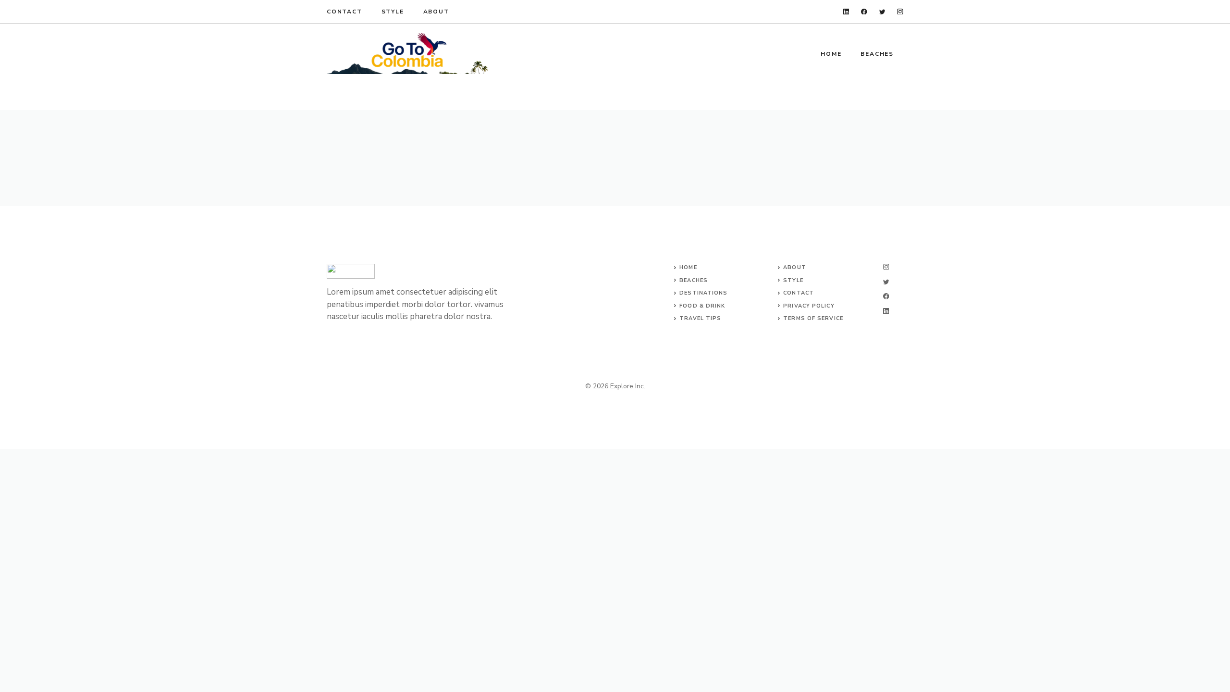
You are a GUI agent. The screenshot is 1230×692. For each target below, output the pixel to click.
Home (831, 54)
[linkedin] (846, 12)
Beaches (877, 54)
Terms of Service (813, 318)
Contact (344, 11)
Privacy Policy (808, 305)
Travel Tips (700, 318)
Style (392, 11)
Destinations (703, 293)
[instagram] (900, 12)
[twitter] (882, 12)
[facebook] (864, 12)
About (436, 11)
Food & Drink (702, 305)
